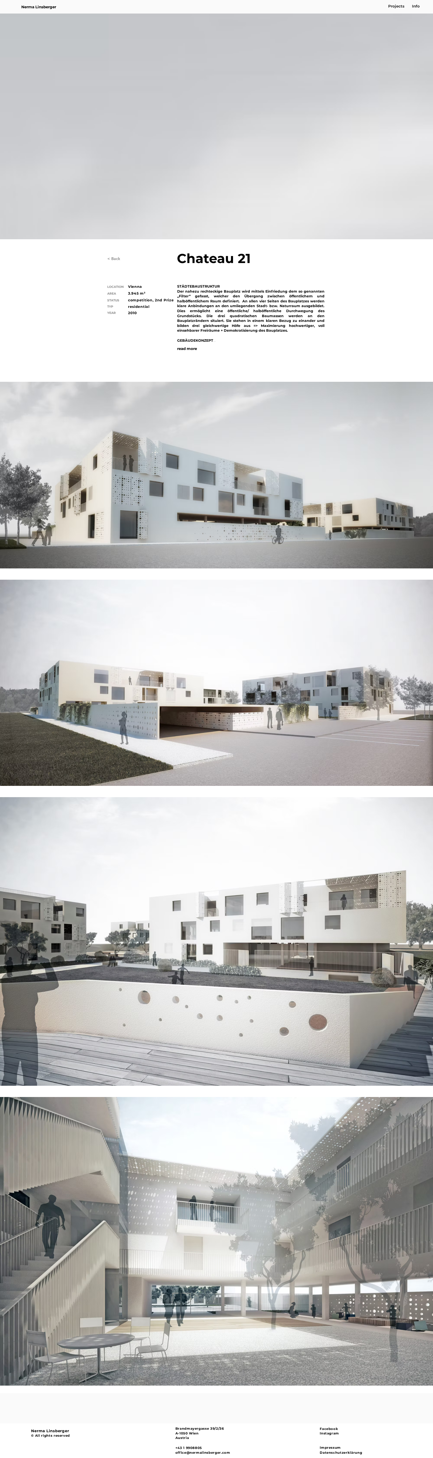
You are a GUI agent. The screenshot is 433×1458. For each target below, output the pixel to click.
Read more (187, 348)
